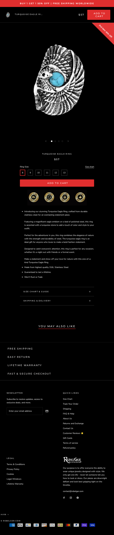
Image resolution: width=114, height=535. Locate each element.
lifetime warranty (25, 365)
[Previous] (45, 141)
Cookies (10, 474)
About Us (67, 418)
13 (64, 172)
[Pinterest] (78, 497)
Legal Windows (14, 479)
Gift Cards (67, 438)
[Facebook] (64, 497)
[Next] (68, 141)
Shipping (67, 408)
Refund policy (69, 447)
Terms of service (70, 443)
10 (38, 172)
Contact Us (68, 428)
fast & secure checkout (29, 373)
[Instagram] (71, 497)
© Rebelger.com (11, 521)
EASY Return (19, 357)
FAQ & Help (68, 413)
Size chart (89, 166)
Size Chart (67, 399)
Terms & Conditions (16, 464)
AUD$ (3, 514)
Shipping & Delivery (37, 301)
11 (47, 172)
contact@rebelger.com (73, 491)
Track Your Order (70, 404)
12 (55, 172)
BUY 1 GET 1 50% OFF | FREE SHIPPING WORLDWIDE (57, 3)
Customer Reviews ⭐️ (73, 433)
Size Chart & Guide (36, 291)
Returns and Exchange (73, 423)
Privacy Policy (13, 469)
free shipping (20, 348)
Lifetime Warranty (15, 483)
